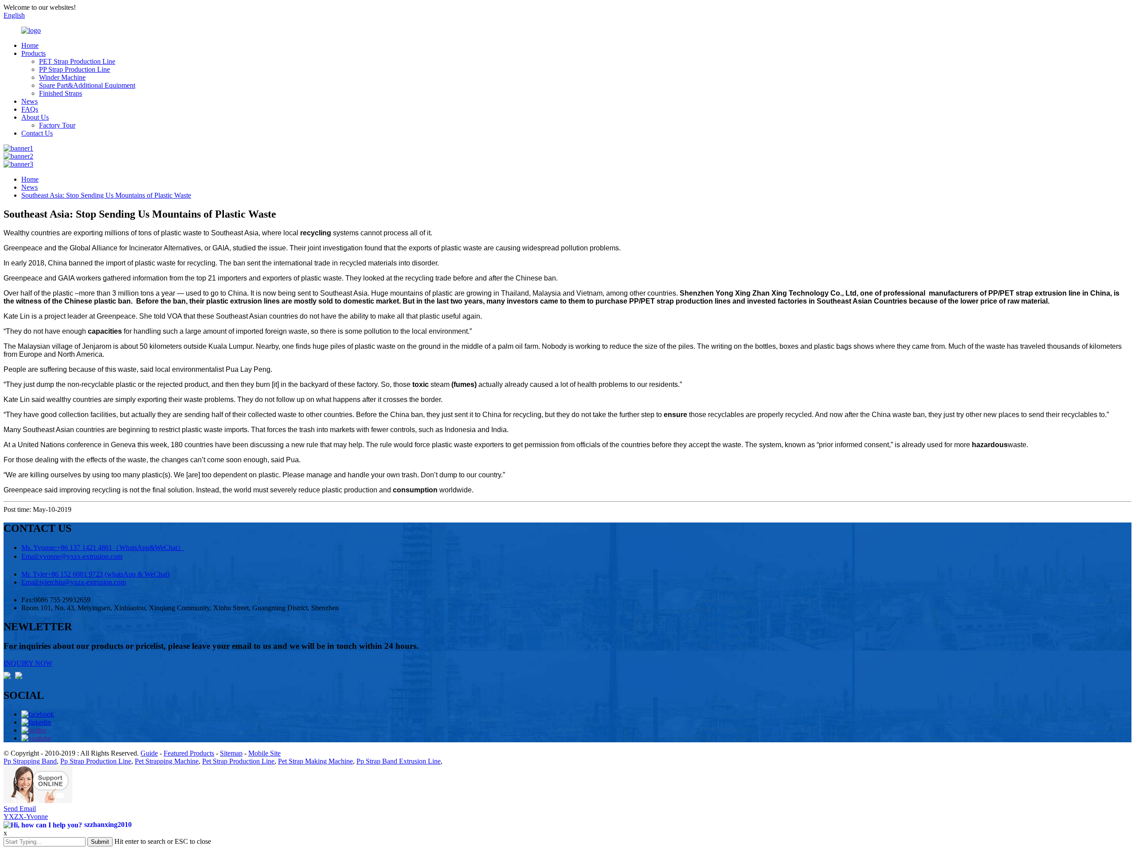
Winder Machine (62, 77)
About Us (35, 117)
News (29, 101)
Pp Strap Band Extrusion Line (398, 761)
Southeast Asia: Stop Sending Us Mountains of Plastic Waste (106, 195)
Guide (149, 753)
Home (30, 45)
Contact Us (37, 133)
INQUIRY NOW (28, 663)
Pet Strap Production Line (238, 761)
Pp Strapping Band (30, 761)
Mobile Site (264, 753)
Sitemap (231, 753)
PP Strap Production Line (74, 69)
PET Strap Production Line (77, 61)
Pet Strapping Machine (167, 761)
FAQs (29, 109)
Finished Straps (60, 93)
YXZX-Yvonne (26, 816)
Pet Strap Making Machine (315, 761)
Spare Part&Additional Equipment (87, 85)
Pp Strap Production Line (95, 761)
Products (33, 53)
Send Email (20, 808)
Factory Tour (57, 125)
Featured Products (189, 753)
